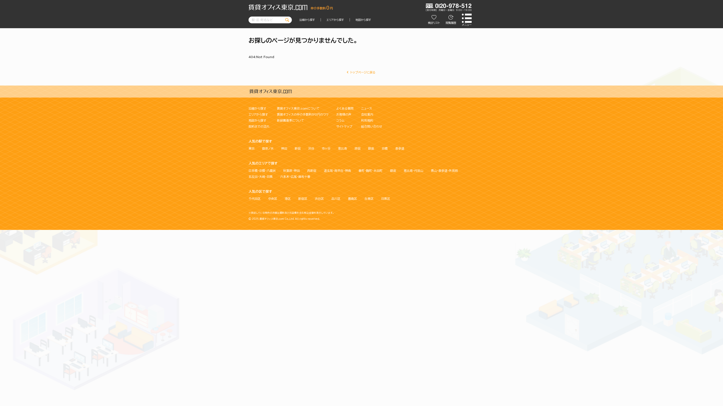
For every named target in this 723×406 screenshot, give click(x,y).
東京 (252, 148)
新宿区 (302, 198)
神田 (284, 148)
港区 (288, 198)
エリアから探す (335, 19)
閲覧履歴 (451, 22)
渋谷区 (319, 198)
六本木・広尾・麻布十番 (295, 176)
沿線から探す (307, 19)
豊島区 (352, 198)
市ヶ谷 (326, 148)
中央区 (272, 198)
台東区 (369, 198)
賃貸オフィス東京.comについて (298, 108)
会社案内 (367, 114)
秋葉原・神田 (291, 170)
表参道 (399, 148)
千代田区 (255, 198)
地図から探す (363, 19)
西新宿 (311, 170)
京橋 (385, 148)
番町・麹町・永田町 (370, 170)
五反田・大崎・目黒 (261, 176)
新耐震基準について (290, 120)
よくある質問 (345, 108)
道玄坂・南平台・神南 (337, 170)
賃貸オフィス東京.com (271, 219)
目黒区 (385, 198)
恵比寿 (342, 148)
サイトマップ (344, 126)
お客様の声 (343, 114)
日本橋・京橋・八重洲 (262, 170)
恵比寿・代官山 (413, 170)
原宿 (358, 148)
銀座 (371, 148)
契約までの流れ (259, 126)
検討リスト (434, 22)
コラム (340, 120)
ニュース (366, 108)
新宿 (298, 148)
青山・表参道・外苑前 (444, 170)
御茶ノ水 (268, 148)
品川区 (335, 198)
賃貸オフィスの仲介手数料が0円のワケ (303, 114)
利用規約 (367, 120)
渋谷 (311, 148)
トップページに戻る (362, 72)
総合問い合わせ (371, 126)
